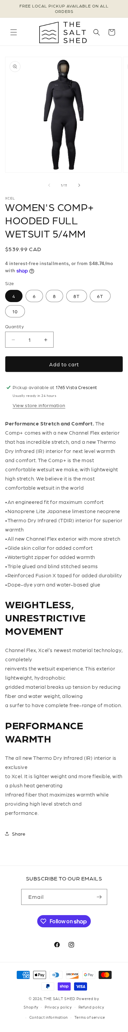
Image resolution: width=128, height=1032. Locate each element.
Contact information (48, 1017)
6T (100, 296)
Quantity (14, 326)
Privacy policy (58, 1007)
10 (15, 311)
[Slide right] (79, 185)
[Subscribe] (99, 897)
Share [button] (19, 833)
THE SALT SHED (59, 998)
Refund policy (91, 1007)
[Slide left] (49, 185)
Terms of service (89, 1017)
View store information (39, 405)
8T (76, 296)
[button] (13, 32)
